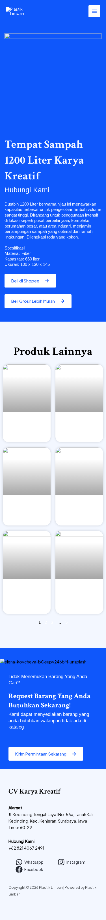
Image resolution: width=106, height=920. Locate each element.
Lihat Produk (26, 431)
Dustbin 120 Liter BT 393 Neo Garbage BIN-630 (79, 590)
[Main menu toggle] (94, 11)
